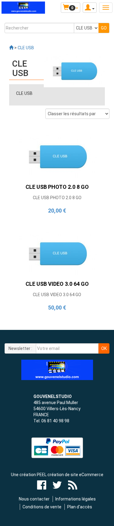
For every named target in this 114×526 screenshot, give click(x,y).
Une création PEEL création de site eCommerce (57, 474)
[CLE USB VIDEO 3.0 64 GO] (57, 252)
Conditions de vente (41, 506)
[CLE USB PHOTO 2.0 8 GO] (57, 155)
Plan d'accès (79, 506)
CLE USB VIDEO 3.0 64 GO (57, 294)
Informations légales (75, 499)
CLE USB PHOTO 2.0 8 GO (57, 197)
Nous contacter (34, 499)
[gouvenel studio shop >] (11, 47)
